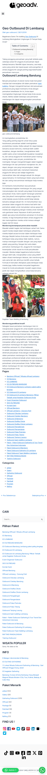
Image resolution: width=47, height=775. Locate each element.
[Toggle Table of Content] (31, 46)
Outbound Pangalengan (15, 427)
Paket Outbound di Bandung (17, 448)
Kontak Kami (11, 406)
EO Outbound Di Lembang (16, 392)
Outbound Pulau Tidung (15, 435)
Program (10, 484)
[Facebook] (23, 753)
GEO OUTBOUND (13, 403)
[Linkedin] (29, 753)
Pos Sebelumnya (8, 495)
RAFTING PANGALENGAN (16, 456)
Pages (18, 51)
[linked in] (24, 757)
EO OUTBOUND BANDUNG (17, 384)
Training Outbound (14, 459)
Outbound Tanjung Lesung (16, 437)
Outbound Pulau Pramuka (16, 432)
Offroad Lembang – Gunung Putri (19, 411)
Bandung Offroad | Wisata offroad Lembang (23, 376)
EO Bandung (11, 379)
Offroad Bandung (13, 408)
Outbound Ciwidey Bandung (17, 416)
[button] (3, 13)
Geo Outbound (30, 37)
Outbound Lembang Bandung (23, 49)
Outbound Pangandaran (16, 429)
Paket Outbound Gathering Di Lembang (21, 451)
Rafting (9, 486)
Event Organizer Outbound (17, 400)
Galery (9, 470)
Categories (19, 54)
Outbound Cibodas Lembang (17, 413)
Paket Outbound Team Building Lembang (22, 453)
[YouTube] (17, 753)
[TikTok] (6, 753)
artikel (9, 468)
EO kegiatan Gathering (10, 671)
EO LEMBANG (12, 382)
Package (10, 479)
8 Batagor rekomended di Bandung (15, 658)
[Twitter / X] (34, 753)
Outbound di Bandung (15, 419)
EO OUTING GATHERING (11, 662)
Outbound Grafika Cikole (16, 421)
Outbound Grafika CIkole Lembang (19, 424)
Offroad (9, 476)
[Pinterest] (40, 753)
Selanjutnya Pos (39, 495)
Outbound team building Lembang (19, 440)
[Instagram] (12, 753)
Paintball (10, 481)
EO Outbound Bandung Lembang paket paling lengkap (22, 547)
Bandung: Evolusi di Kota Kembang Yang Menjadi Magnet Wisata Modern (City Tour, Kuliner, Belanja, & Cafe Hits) (21, 677)
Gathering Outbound (14, 473)
